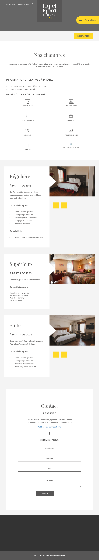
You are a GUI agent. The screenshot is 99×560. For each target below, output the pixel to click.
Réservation (83, 36)
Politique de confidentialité (49, 427)
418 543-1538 (10, 4)
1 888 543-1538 (23, 4)
